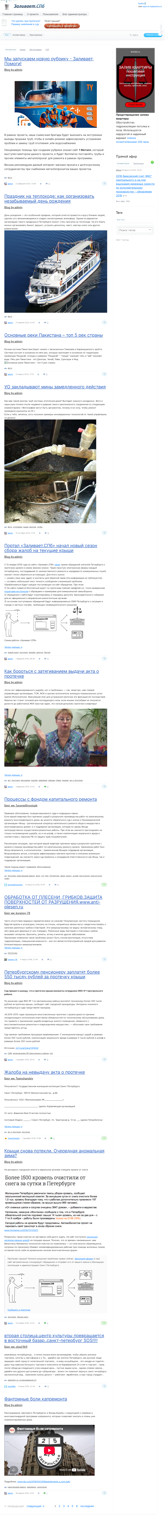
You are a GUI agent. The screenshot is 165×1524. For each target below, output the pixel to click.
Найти (135, 35)
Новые (22, 50)
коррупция (42, 1487)
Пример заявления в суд (25, 24)
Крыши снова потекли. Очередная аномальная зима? (54, 1153)
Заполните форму (84, 1258)
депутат (39, 652)
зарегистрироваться (152, 6)
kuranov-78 (12, 959)
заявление (43, 780)
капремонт (31, 1487)
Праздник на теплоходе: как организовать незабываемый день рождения (49, 199)
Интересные (10, 50)
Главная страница (13, 14)
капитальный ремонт (26, 876)
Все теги (121, 220)
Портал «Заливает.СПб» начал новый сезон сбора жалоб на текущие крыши (50, 548)
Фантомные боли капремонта (35, 1399)
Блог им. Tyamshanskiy (18, 1078)
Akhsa (118, 170)
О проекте (33, 14)
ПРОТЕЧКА (12, 953)
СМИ (10, 1053)
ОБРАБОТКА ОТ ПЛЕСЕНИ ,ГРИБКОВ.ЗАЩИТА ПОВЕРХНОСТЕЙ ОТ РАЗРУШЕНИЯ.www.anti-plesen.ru (53, 902)
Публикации (138, 163)
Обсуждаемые (35, 50)
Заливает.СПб (29, 6)
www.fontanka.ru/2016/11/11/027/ (21, 1230)
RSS (128, 201)
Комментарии (123, 163)
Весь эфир (120, 201)
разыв (25, 527)
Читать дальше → (13, 647)
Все (6, 35)
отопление (17, 527)
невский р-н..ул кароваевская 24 (22, 1380)
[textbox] (135, 230)
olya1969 (11, 1386)
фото (10, 177)
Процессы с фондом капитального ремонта (50, 799)
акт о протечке (76, 780)
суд (42, 876)
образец (51, 780)
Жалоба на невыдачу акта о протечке (44, 1072)
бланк (58, 780)
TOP (47, 50)
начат (57, 564)
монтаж (32, 527)
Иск (47, 876)
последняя (87, 1506)
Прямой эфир (126, 156)
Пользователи (50, 14)
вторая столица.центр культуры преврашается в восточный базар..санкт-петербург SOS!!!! (54, 1338)
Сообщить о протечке (62, 26)
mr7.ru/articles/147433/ (27, 1048)
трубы (39, 527)
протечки (23, 652)
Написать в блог (153, 35)
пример (65, 780)
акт (9, 780)
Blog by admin (13, 70)
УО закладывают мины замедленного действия (55, 386)
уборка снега (22, 1317)
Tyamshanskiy (14, 1138)
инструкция (84, 876)
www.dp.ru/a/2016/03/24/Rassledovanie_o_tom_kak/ (43, 1481)
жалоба (34, 780)
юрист (69, 876)
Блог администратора (75, 14)
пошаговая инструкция (16, 591)
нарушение (25, 780)
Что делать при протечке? (25, 21)
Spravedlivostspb (15, 885)
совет (6, 878)
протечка (16, 780)
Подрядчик (54, 876)
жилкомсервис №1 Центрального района (31, 1053)
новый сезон (13, 652)
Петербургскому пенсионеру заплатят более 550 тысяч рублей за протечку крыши (52, 974)
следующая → (35, 1506)
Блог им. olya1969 (15, 1347)
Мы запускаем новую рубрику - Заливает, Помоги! (49, 61)
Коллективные (19, 35)
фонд (38, 876)
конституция (96, 876)
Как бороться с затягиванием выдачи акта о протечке (51, 674)
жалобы (32, 652)
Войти (141, 3)
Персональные (35, 35)
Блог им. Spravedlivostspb (20, 805)
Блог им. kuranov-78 (17, 913)
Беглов (47, 652)
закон (62, 876)
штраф (75, 876)
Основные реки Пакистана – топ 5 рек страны (53, 335)
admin (10, 184)
